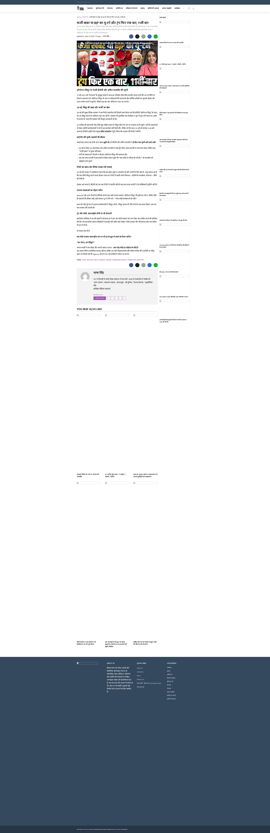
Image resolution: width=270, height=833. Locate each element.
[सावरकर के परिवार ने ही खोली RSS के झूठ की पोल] (174, 209)
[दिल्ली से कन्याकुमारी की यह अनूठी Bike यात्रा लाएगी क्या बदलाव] (174, 183)
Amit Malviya (87, 259)
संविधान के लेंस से (131, 8)
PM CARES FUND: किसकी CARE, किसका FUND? (173, 297)
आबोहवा (177, 8)
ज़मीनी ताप (119, 8)
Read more (98, 294)
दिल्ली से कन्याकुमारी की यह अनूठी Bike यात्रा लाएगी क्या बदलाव (173, 194)
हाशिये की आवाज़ (153, 8)
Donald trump (105, 259)
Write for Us (140, 679)
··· (183, 8)
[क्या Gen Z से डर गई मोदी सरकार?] (174, 260)
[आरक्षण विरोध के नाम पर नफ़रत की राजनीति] (89, 393)
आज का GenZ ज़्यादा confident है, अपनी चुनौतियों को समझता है (145, 475)
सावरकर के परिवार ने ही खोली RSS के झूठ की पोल (173, 220)
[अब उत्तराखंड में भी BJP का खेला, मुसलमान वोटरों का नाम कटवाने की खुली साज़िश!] (117, 561)
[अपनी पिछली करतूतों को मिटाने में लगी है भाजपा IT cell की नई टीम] (174, 309)
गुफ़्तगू (142, 8)
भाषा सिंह (106, 36)
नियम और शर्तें (140, 687)
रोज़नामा (110, 8)
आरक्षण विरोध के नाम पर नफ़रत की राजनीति (88, 475)
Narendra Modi (119, 259)
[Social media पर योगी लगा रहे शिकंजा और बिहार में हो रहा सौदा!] (174, 233)
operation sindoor (135, 259)
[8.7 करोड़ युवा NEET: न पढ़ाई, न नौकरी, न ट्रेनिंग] (117, 393)
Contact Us (140, 672)
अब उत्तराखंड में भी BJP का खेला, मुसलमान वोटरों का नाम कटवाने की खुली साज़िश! (116, 644)
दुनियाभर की (100, 8)
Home (79, 17)
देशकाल (90, 8)
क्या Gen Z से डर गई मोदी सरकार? (169, 272)
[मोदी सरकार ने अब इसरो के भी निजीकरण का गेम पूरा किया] (89, 561)
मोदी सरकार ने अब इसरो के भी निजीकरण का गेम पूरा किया (86, 643)
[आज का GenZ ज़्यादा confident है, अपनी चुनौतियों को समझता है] (145, 393)
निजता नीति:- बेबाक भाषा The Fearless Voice (149, 683)
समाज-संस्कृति (166, 8)
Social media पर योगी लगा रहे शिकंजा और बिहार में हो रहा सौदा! (174, 246)
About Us (140, 668)
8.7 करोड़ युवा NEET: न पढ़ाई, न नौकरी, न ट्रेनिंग (115, 475)
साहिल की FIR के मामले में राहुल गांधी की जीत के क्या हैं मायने (145, 643)
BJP (96, 259)
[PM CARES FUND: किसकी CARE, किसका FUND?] (174, 285)
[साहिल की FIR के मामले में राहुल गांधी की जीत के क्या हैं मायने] (145, 561)
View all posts (99, 298)
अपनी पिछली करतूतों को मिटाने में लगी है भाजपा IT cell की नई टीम (173, 321)
